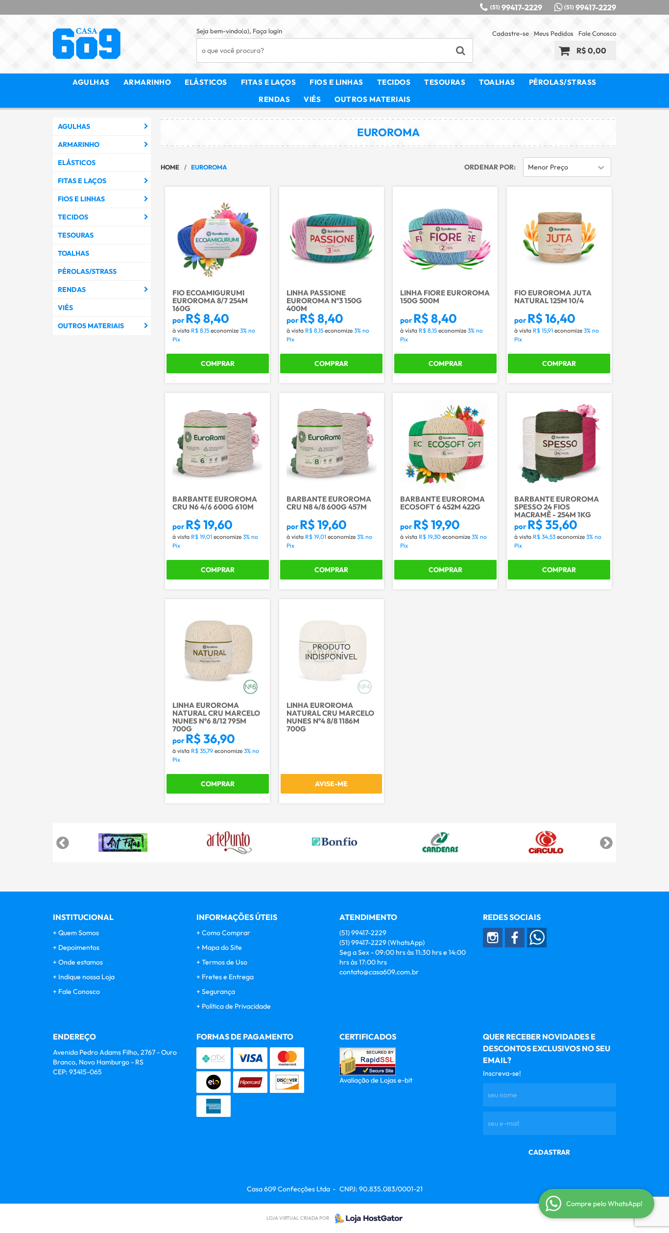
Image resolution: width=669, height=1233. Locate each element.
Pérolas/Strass (563, 82)
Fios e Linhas (336, 82)
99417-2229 (516, 7)
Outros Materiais (372, 99)
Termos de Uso (224, 962)
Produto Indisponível (332, 651)
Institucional (83, 917)
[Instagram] (492, 937)
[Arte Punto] (228, 842)
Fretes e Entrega (228, 976)
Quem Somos (78, 932)
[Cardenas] (440, 842)
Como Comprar (226, 932)
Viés (312, 99)
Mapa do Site (222, 947)
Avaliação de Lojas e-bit (375, 1080)
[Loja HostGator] (366, 1218)
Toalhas (497, 82)
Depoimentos (78, 947)
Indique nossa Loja (86, 976)
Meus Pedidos (553, 33)
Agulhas (91, 82)
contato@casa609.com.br (379, 971)
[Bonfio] (334, 842)
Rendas (274, 99)
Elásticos (206, 82)
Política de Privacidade (236, 1006)
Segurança (218, 991)
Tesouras (444, 82)
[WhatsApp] (537, 937)
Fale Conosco (597, 33)
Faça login (267, 31)
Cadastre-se (510, 33)
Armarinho (147, 82)
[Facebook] (515, 937)
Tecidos (394, 82)
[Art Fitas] (122, 842)
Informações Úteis (236, 917)
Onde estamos (80, 962)
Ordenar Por (489, 167)
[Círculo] (546, 842)
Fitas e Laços (268, 82)
